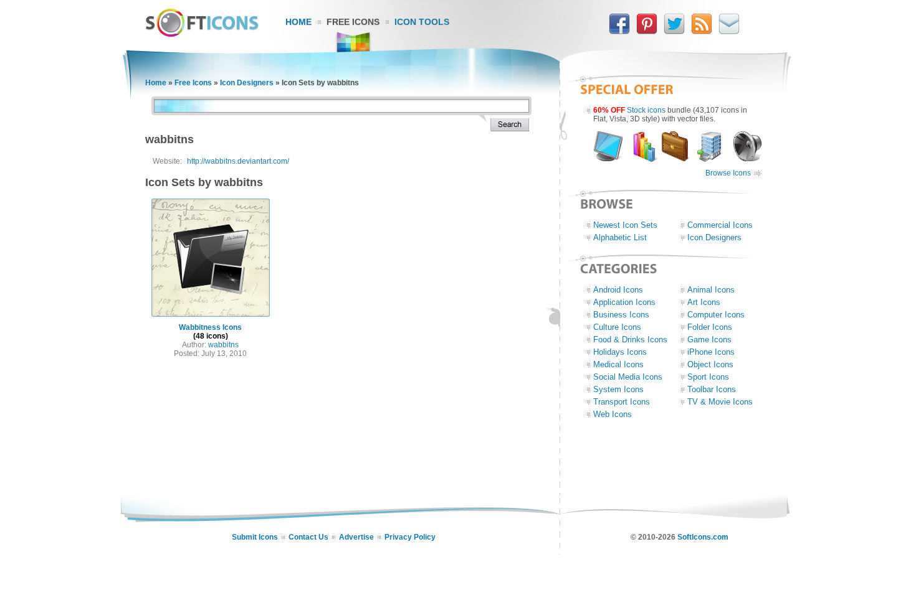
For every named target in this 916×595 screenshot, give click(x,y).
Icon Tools (421, 22)
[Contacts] (729, 32)
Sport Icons (708, 377)
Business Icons (621, 314)
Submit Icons (255, 537)
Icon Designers (247, 82)
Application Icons (624, 302)
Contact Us (308, 537)
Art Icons (703, 302)
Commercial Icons (720, 225)
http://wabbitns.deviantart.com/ (238, 161)
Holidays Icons (620, 352)
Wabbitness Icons (210, 327)
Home (298, 22)
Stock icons (646, 110)
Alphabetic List (620, 237)
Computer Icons (716, 314)
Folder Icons (709, 327)
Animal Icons (711, 289)
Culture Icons (617, 327)
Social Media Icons (627, 377)
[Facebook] (619, 32)
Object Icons (710, 364)
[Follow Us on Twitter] (674, 32)
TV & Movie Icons (720, 401)
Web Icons (612, 414)
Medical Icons (618, 364)
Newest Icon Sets (625, 225)
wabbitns (223, 344)
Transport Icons (621, 401)
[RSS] (701, 32)
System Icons (618, 389)
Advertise (356, 537)
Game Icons (709, 339)
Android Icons (618, 289)
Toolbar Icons (711, 389)
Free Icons (353, 22)
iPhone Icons (711, 352)
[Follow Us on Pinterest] (646, 32)
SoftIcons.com (702, 537)
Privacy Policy (410, 537)
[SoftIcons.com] (202, 34)
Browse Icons (728, 173)
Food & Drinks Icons (630, 339)
